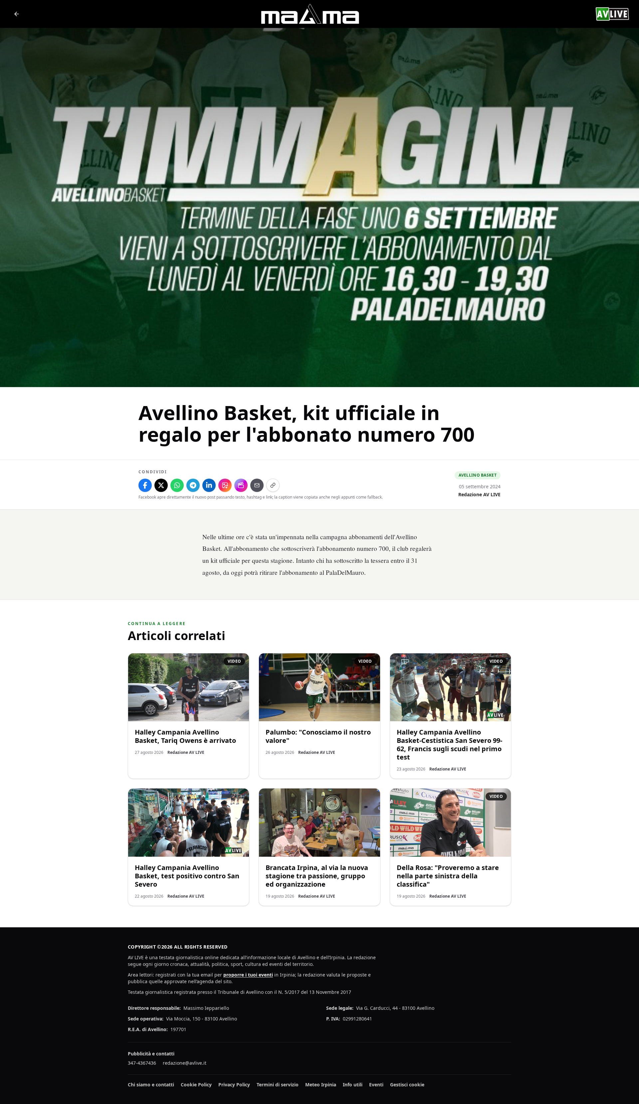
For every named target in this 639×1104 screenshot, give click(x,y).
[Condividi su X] (161, 485)
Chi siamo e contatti (151, 1084)
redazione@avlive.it (184, 1063)
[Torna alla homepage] (16, 14)
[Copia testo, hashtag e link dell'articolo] (273, 485)
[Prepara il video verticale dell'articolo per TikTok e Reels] (241, 485)
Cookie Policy (196, 1084)
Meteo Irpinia (320, 1084)
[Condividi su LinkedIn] (209, 485)
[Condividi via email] (257, 485)
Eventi (376, 1084)
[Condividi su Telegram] (193, 485)
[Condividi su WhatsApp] (177, 485)
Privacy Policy (234, 1084)
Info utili (352, 1084)
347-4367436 (142, 1063)
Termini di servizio (278, 1084)
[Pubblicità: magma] (309, 14)
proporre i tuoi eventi (248, 975)
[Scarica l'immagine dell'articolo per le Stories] (225, 485)
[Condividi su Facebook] (145, 485)
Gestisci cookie (407, 1084)
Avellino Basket (478, 475)
